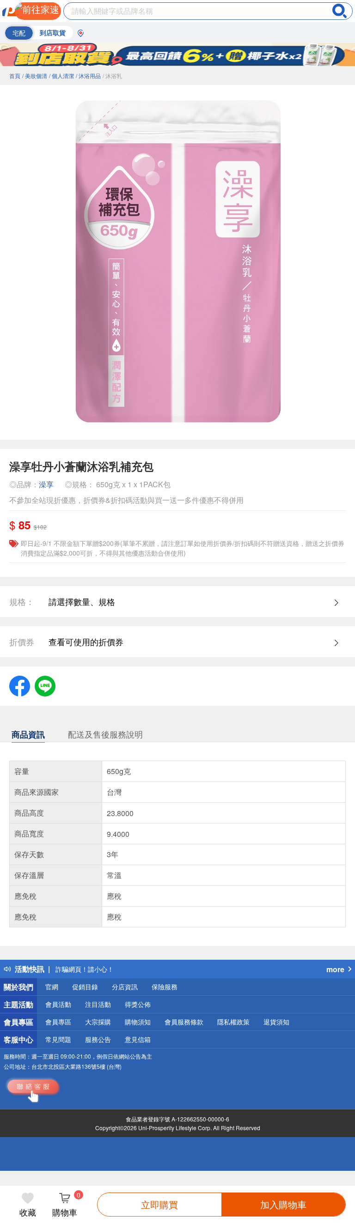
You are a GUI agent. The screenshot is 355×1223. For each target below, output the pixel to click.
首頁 (14, 75)
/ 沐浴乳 (112, 75)
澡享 (46, 484)
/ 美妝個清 (34, 75)
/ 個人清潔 (61, 75)
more (335, 969)
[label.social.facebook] (19, 684)
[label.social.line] (45, 684)
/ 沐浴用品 (88, 75)
